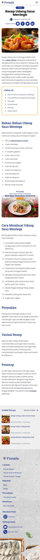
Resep (5, 489)
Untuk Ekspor (8, 469)
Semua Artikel (29, 410)
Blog (5, 485)
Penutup (11, 108)
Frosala (33, 391)
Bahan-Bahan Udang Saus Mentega (21, 95)
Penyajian (11, 101)
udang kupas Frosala (19, 140)
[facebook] (23, 24)
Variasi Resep (12, 104)
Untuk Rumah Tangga (12, 476)
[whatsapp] (18, 24)
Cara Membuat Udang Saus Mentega (21, 98)
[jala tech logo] (8, 2)
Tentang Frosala (9, 497)
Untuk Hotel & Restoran (12, 473)
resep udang (11, 60)
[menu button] (36, 2)
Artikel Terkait (12, 111)
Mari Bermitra (8, 506)
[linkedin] (32, 24)
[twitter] (28, 24)
